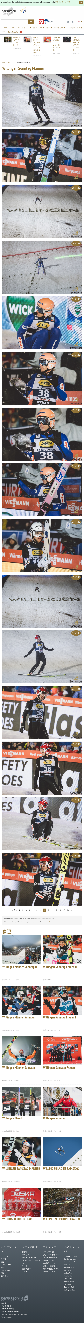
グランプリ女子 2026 (51, 1255)
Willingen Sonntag (54, 1118)
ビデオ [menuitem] (79, 27)
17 (64, 910)
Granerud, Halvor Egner (71, 1262)
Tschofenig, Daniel (69, 1287)
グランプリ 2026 (49, 1252)
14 (52, 910)
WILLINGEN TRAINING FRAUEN (61, 1219)
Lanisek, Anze (68, 1273)
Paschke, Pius (68, 1276)
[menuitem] (68, 21)
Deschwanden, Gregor (70, 1256)
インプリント (6, 1306)
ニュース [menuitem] (5, 27)
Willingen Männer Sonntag (18, 1017)
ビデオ (24, 1252)
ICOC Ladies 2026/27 (49, 1271)
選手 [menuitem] (48, 27)
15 (56, 910)
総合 (3, 1262)
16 (60, 910)
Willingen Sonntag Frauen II (60, 966)
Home (3, 62)
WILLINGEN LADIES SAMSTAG (61, 1168)
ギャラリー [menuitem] (58, 27)
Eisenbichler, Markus (70, 1259)
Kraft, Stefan (67, 1270)
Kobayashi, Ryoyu (69, 1267)
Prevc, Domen (68, 1278)
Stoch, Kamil (67, 1284)
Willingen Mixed (12, 1118)
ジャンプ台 (5, 1270)
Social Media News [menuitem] (14, 32)
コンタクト (5, 1303)
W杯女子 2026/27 (49, 1266)
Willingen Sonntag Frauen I (59, 1017)
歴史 (3, 1273)
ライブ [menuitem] (15, 27)
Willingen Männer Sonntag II (19, 966)
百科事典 (4, 1276)
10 (36, 910)
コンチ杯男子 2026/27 (51, 1269)
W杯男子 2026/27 (49, 1263)
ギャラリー (11, 62)
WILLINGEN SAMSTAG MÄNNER (21, 1168)
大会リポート (6, 1264)
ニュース (4, 1256)
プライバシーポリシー (63, 2)
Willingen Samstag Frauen (59, 1067)
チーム (24, 1266)
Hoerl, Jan (67, 1264)
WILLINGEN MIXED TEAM (17, 1219)
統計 (3, 1267)
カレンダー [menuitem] (37, 27)
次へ (68, 910)
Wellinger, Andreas (69, 1290)
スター (24, 1271)
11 (40, 910)
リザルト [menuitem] (25, 27)
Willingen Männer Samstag (18, 1067)
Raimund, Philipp (69, 1281)
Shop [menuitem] (3, 32)
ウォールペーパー (29, 1257)
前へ (15, 910)
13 (48, 910)
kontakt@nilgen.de (50, 922)
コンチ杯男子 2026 (50, 1257)
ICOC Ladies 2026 (48, 1260)
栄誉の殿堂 (26, 1269)
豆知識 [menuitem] (70, 27)
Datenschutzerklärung (7, 1309)
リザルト (4, 1259)
